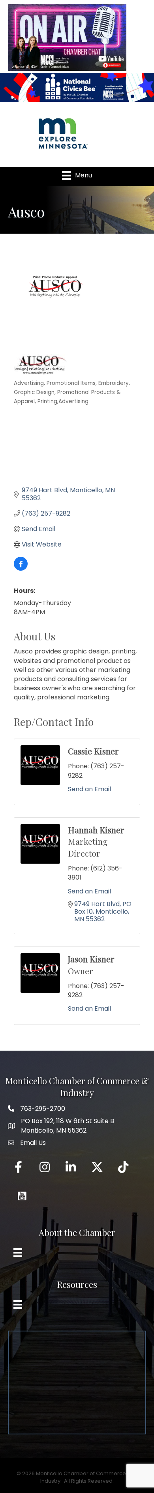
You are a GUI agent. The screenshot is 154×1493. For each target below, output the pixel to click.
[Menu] (18, 1253)
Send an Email (89, 789)
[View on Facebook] (21, 568)
